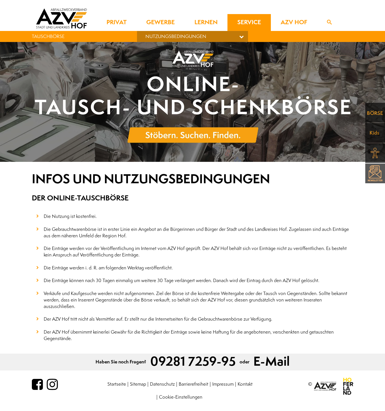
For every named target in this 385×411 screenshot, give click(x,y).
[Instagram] (52, 385)
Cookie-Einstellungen (180, 397)
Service (249, 22)
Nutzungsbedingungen (175, 36)
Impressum (223, 384)
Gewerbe (160, 22)
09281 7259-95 (193, 362)
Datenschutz (162, 384)
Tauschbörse (48, 36)
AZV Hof (294, 22)
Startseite (116, 384)
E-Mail (271, 362)
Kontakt (245, 384)
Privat (117, 22)
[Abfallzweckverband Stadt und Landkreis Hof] (61, 18)
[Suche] (329, 22)
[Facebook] (37, 385)
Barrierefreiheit (193, 384)
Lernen (206, 22)
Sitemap (138, 384)
